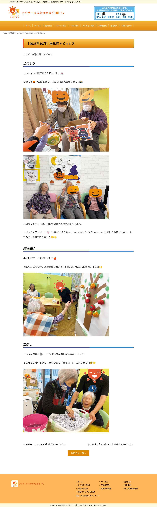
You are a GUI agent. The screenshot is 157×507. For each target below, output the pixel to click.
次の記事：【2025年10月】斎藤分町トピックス (111, 444)
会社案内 (114, 25)
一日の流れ (74, 25)
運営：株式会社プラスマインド (88, 495)
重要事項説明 (106, 488)
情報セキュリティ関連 (86, 491)
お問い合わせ (126, 25)
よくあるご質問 (88, 25)
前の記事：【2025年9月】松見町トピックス (44, 444)
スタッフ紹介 (61, 25)
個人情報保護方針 (131, 488)
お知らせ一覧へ (78, 453)
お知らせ (48, 54)
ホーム (28, 25)
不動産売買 (102, 25)
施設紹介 (48, 25)
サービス (37, 25)
